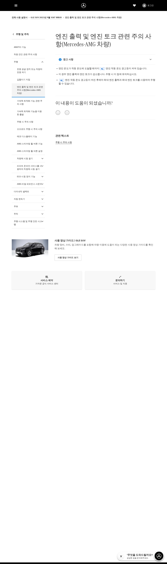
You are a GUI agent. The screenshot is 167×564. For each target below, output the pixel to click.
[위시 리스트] (134, 5)
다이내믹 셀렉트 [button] (21, 191)
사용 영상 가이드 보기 (68, 257)
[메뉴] (16, 5)
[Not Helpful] (67, 112)
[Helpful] (57, 112)
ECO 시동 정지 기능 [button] (26, 176)
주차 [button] (16, 214)
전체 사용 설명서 (20, 17)
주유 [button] (16, 206)
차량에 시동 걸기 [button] (25, 158)
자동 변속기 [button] (19, 199)
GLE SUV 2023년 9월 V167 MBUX (46, 17)
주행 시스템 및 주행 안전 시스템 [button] (28, 223)
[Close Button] (139, 556)
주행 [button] (16, 61)
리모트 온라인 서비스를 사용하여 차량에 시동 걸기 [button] (29, 167)
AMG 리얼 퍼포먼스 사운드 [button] (29, 184)
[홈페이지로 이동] (83, 5)
